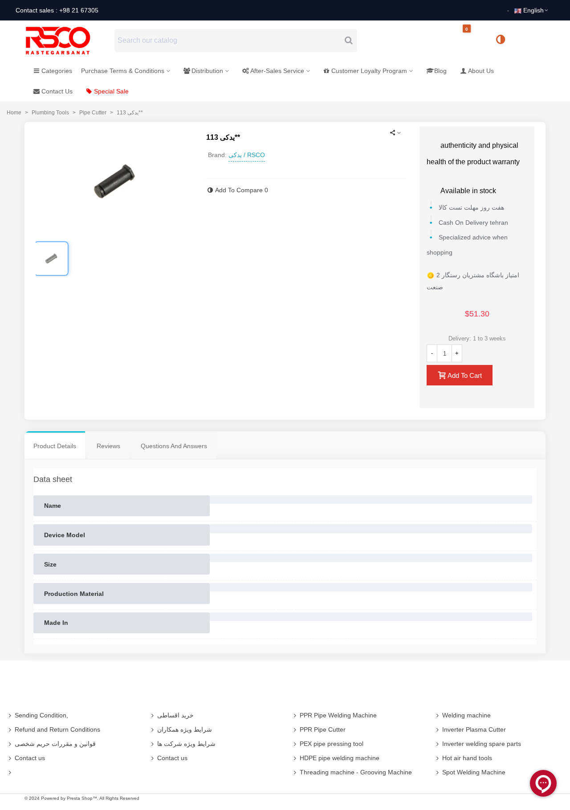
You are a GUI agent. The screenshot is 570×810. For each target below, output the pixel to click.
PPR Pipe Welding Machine (338, 715)
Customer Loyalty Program (369, 70)
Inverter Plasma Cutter (474, 729)
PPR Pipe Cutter (323, 729)
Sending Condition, (41, 715)
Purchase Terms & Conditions (122, 70)
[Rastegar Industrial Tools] (67, 40)
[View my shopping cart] (474, 40)
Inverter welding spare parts (481, 743)
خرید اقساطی (175, 715)
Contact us (30, 757)
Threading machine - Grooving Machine (356, 772)
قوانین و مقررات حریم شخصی (55, 743)
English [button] (533, 10)
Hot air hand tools (467, 757)
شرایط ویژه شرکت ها (186, 743)
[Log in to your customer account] (530, 40)
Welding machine (466, 715)
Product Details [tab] (54, 446)
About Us (481, 70)
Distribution (207, 70)
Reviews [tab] (108, 446)
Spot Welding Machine (473, 772)
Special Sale (111, 91)
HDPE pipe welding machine (339, 757)
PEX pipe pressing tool (331, 743)
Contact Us (57, 91)
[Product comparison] (503, 40)
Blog (440, 70)
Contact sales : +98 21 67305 (57, 10)
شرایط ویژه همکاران (184, 729)
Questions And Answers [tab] (174, 446)
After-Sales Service (277, 70)
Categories (56, 70)
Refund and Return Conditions (57, 729)
